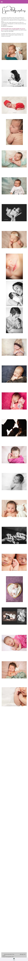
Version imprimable (8, 954)
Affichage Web (22, 954)
